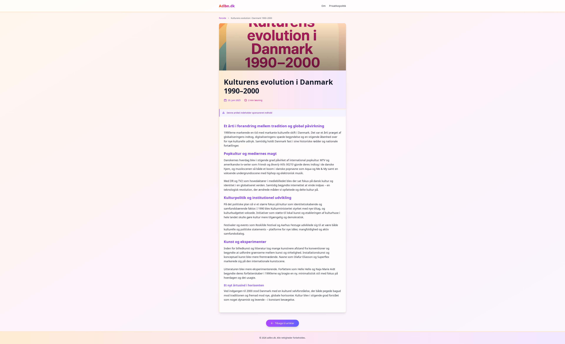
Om (323, 6)
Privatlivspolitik (337, 6)
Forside (222, 18)
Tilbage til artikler (284, 323)
